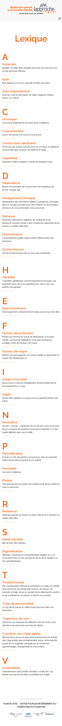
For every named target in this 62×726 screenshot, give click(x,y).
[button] (59, 19)
